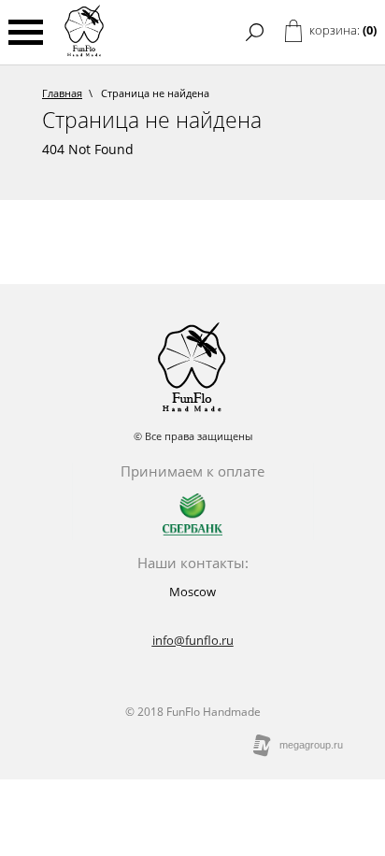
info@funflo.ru (193, 640)
